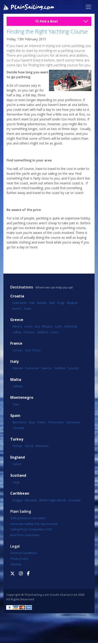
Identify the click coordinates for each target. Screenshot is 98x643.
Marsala (18, 368)
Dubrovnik (19, 303)
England (17, 457)
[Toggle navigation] (88, 7)
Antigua (18, 500)
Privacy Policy (19, 559)
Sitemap (15, 564)
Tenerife (18, 428)
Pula (32, 303)
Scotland (18, 475)
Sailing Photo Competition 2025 (31, 529)
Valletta (18, 386)
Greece (16, 320)
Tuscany (73, 368)
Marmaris (42, 446)
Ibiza (32, 422)
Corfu (58, 326)
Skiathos (42, 332)
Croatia (17, 296)
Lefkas (17, 332)
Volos (54, 332)
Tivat (16, 404)
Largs (16, 482)
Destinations (21, 287)
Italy (14, 361)
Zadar (27, 308)
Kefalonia (70, 326)
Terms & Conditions (23, 553)
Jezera (17, 308)
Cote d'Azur (33, 350)
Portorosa (32, 368)
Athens (17, 326)
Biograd (72, 303)
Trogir (61, 303)
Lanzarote (73, 422)
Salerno (46, 368)
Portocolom (56, 422)
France (16, 343)
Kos (37, 326)
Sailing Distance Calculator (28, 518)
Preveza (29, 332)
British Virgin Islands (52, 500)
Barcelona (19, 422)
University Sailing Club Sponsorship (34, 524)
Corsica (18, 350)
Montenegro (21, 397)
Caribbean (19, 493)
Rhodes (47, 326)
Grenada (74, 500)
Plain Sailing (20, 511)
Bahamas (31, 500)
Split (52, 303)
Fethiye (17, 446)
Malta (15, 379)
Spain (15, 415)
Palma (41, 422)
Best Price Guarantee (24, 535)
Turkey (16, 439)
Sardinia (59, 368)
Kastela (41, 303)
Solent (17, 464)
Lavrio (28, 326)
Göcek (29, 446)
